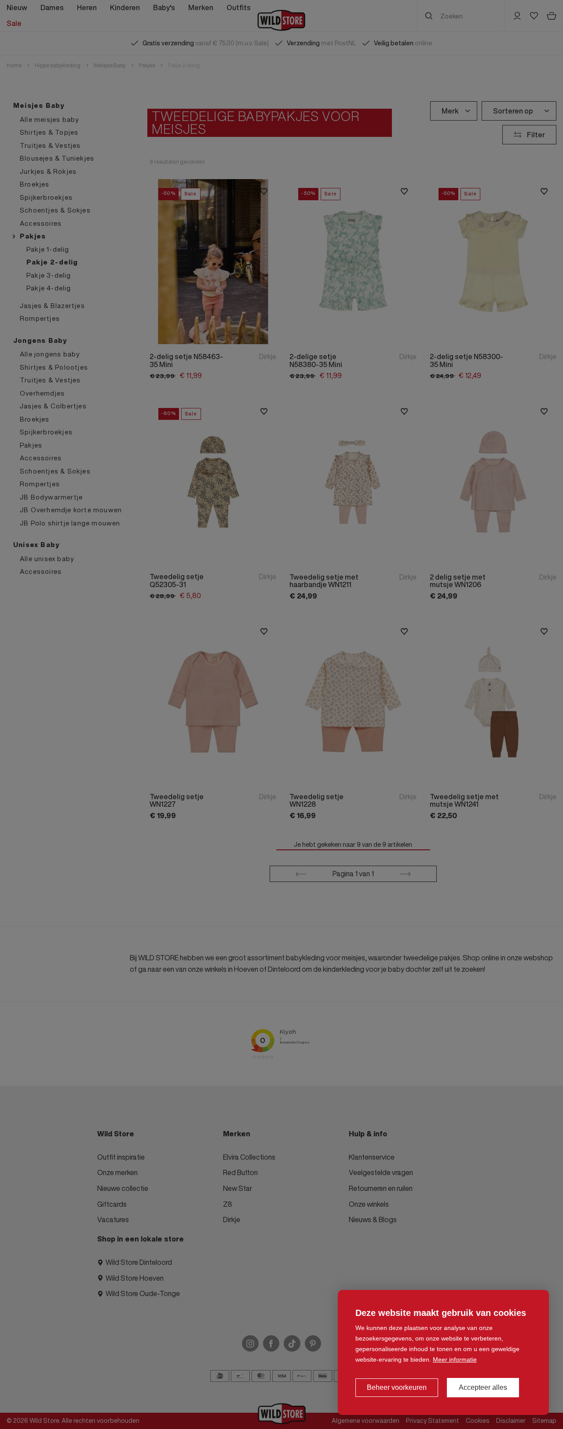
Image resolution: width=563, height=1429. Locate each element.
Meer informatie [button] (455, 1359)
